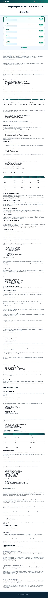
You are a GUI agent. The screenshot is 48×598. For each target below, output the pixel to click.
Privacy (23, 594)
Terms (25, 594)
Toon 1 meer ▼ (24, 47)
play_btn (41, 18)
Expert (29, 594)
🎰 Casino (35, 1)
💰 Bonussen (39, 1)
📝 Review (43, 1)
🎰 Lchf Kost (6, 1)
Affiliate (27, 594)
